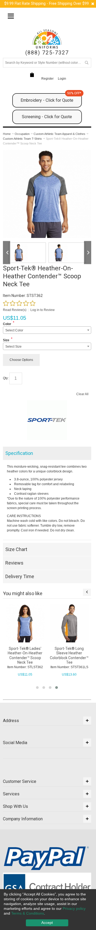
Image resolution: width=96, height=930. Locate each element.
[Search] (86, 62)
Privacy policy (74, 908)
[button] (37, 687)
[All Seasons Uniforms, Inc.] (46, 39)
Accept (47, 922)
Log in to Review (42, 310)
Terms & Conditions (27, 913)
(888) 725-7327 (47, 53)
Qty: (6, 378)
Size (6, 340)
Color (7, 324)
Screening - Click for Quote (47, 116)
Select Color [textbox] (14, 330)
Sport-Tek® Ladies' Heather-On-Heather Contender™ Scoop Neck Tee (25, 655)
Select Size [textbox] (13, 346)
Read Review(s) (14, 310)
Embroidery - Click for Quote (51, 98)
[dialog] (48, 909)
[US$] (32, 75)
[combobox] (47, 330)
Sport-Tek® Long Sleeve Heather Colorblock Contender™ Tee (69, 655)
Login (62, 78)
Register (47, 78)
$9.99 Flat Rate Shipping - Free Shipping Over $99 (46, 3)
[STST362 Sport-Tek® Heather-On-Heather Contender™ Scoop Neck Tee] (27, 252)
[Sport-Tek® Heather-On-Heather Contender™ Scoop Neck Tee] (47, 152)
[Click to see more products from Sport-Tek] (47, 420)
